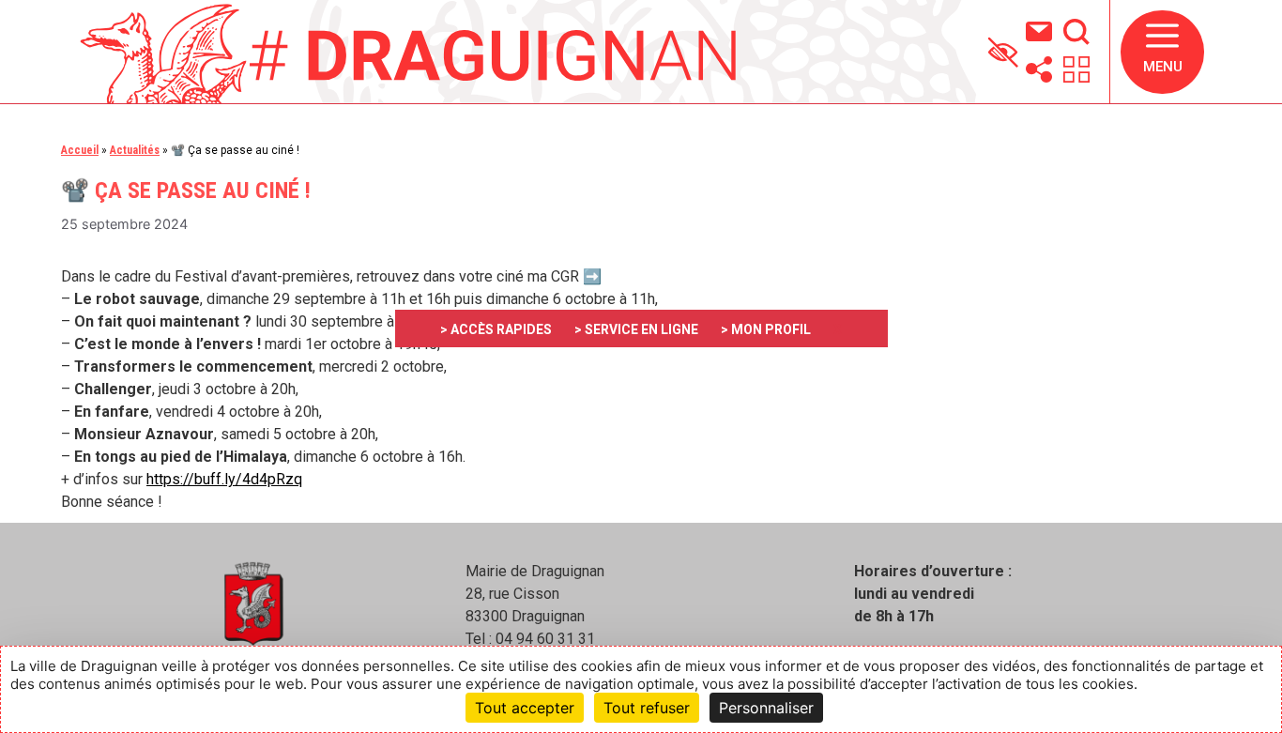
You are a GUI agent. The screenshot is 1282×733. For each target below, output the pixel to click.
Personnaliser (766, 707)
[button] (1162, 52)
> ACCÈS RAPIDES (496, 329)
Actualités (135, 150)
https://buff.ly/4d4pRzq (224, 479)
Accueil (80, 150)
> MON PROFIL (766, 329)
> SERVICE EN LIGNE (636, 329)
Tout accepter (524, 707)
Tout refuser (646, 707)
